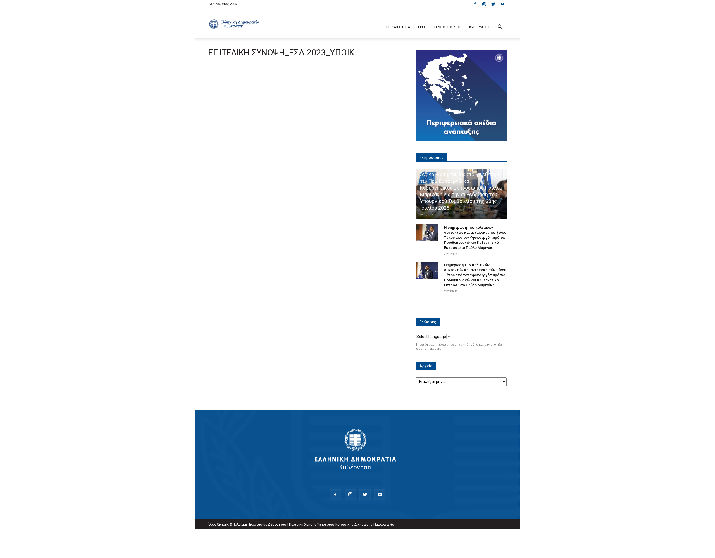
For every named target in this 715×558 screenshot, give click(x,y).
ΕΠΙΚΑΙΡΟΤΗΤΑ (398, 27)
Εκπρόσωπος (432, 157)
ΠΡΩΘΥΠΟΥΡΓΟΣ (447, 27)
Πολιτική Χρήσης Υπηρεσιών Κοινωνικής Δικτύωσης (331, 524)
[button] (500, 27)
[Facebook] (475, 4)
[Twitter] (493, 4)
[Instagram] (484, 4)
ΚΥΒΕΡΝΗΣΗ (479, 27)
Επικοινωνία (384, 524)
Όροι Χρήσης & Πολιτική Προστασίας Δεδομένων (247, 524)
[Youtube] (502, 4)
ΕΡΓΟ (422, 27)
